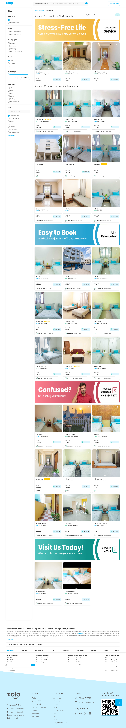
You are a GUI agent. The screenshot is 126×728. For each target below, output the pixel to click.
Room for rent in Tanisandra (76, 666)
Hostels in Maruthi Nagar (42, 660)
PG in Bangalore (12, 655)
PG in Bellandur (11, 658)
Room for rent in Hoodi (74, 658)
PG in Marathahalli (12, 670)
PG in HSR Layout (11, 662)
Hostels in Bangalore (42, 655)
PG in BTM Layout (11, 660)
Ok (33, 665)
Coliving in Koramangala (111, 666)
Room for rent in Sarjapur (75, 664)
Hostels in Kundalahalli (42, 658)
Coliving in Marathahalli (111, 670)
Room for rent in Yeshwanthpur (77, 668)
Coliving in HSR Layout (111, 662)
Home (36, 10)
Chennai (41, 10)
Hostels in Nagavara (41, 662)
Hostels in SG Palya (41, 664)
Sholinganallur (49, 10)
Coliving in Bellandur (110, 658)
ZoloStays (81, 633)
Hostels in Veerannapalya (43, 668)
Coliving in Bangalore (112, 655)
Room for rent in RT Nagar (75, 662)
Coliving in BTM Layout (111, 660)
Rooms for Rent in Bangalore (77, 655)
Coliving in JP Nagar (110, 664)
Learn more (25, 665)
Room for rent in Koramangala (76, 660)
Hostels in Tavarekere (42, 666)
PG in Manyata (11, 668)
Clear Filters (25, 11)
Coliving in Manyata (110, 668)
